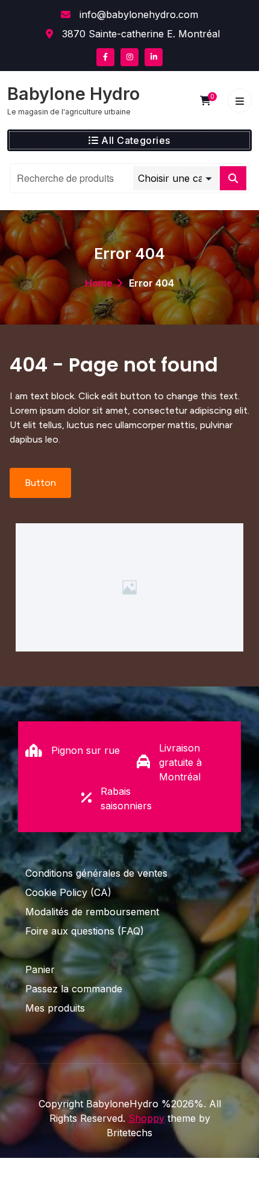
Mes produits (55, 1008)
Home (99, 283)
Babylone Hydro (73, 94)
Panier (40, 969)
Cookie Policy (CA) (68, 892)
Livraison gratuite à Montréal (180, 762)
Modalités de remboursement (92, 912)
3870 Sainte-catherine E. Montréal (139, 34)
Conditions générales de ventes (96, 873)
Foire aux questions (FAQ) (84, 931)
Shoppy (146, 1118)
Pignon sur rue (85, 750)
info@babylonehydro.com (137, 14)
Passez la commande (73, 989)
